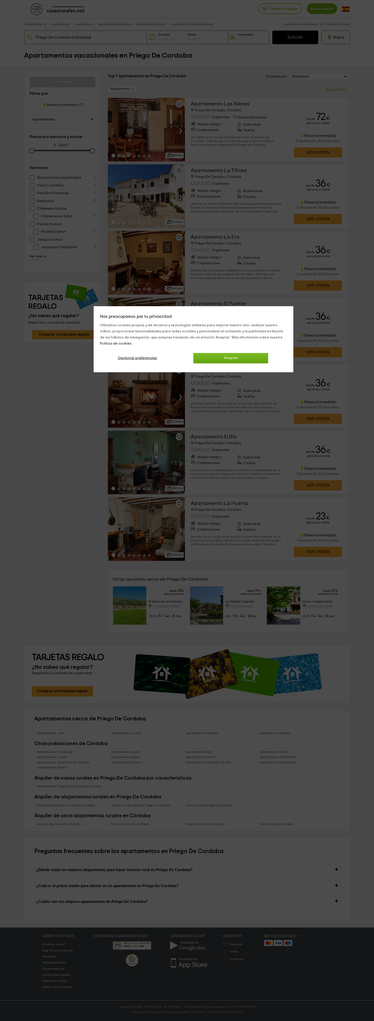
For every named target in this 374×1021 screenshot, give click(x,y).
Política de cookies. (116, 343)
